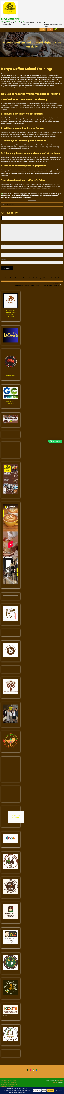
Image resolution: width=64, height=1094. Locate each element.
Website (3, 259)
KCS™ (42, 29)
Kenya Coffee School (11, 19)
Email (3, 252)
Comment (4, 223)
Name (3, 244)
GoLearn (60, 1082)
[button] (55, 441)
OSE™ (49, 29)
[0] (55, 30)
